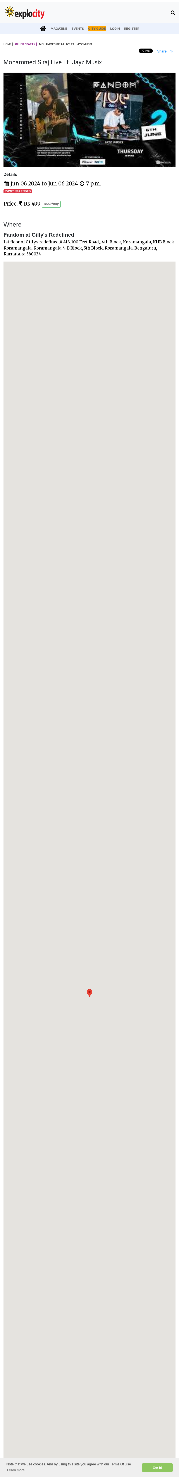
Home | (8, 44)
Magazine (59, 28)
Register (131, 28)
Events (78, 28)
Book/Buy (51, 204)
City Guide (97, 28)
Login (115, 28)
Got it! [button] (157, 1467)
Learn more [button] (16, 1470)
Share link (165, 51)
